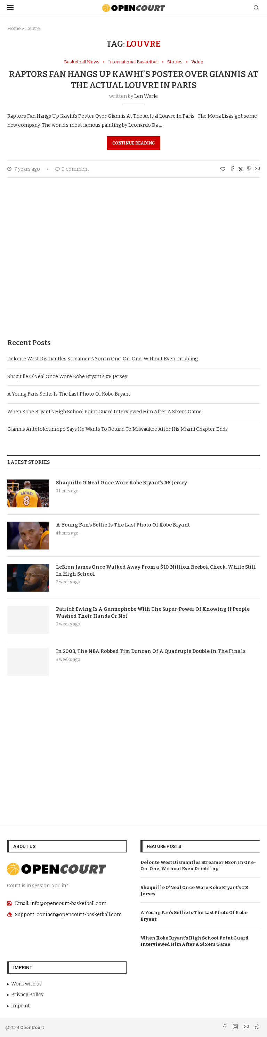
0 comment (75, 169)
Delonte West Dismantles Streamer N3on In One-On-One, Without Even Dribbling (102, 359)
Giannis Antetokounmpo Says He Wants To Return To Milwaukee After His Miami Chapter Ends (117, 429)
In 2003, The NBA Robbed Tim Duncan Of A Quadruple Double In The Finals (150, 651)
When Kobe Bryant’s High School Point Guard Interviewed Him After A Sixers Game (104, 412)
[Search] (256, 8)
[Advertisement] (133, 268)
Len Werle (146, 96)
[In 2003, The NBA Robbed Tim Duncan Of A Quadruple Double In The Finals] (28, 662)
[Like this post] (222, 169)
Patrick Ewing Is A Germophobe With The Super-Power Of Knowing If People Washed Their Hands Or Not (153, 612)
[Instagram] (235, 1027)
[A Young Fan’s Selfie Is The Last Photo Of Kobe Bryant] (28, 535)
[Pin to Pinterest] (248, 169)
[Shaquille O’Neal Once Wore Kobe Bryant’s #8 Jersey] (28, 493)
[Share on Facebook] (232, 169)
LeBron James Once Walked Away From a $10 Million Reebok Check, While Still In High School (156, 570)
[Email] (246, 1027)
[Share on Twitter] (240, 169)
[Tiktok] (257, 1027)
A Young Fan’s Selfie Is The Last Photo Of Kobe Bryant (68, 394)
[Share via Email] (257, 169)
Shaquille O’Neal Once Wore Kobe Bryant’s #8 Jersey (67, 377)
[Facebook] (225, 1027)
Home (14, 28)
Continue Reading (133, 143)
